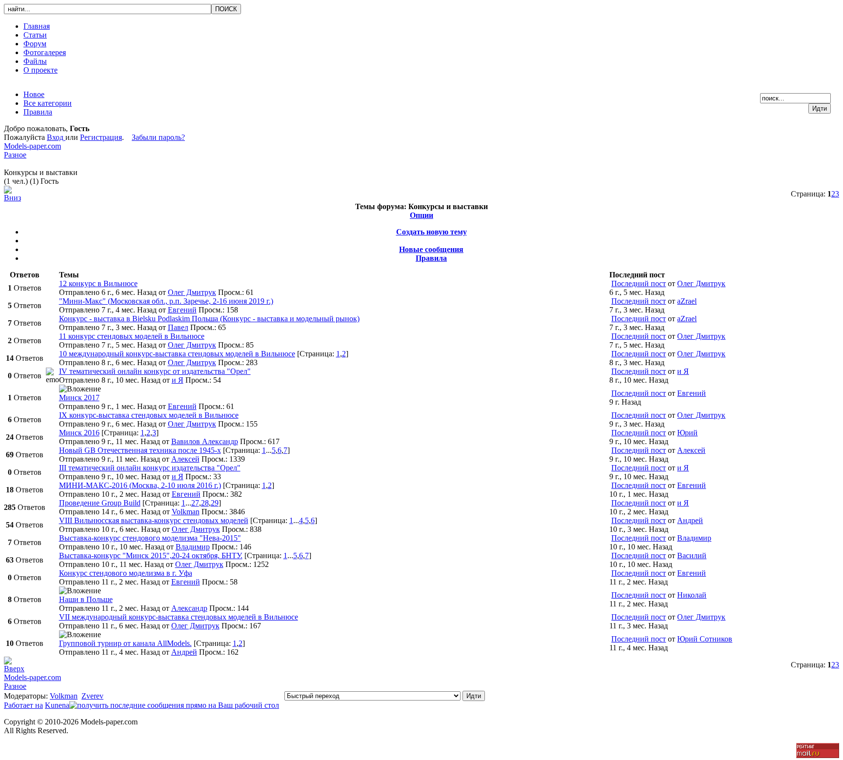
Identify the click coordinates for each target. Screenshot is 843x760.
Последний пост (638, 283)
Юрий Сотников (704, 639)
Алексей (185, 459)
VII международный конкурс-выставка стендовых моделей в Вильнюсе (178, 617)
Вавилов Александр (204, 441)
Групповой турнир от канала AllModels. (125, 643)
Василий (691, 555)
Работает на (23, 705)
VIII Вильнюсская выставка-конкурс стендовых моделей (153, 520)
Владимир (193, 547)
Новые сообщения (431, 249)
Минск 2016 (79, 433)
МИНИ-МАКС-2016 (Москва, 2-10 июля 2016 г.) (140, 485)
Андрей (690, 520)
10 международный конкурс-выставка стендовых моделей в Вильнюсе (177, 354)
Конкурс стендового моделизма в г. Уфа (125, 573)
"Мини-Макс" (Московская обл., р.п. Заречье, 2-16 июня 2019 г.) (166, 301)
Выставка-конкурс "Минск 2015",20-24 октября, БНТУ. (150, 555)
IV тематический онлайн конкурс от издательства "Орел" (155, 371)
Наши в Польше (86, 599)
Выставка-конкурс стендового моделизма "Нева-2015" (150, 538)
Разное (15, 155)
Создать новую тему (431, 232)
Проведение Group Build (99, 503)
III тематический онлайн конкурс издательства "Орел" (150, 468)
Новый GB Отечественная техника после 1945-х (140, 450)
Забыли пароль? (158, 137)
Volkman (186, 511)
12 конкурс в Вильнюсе (98, 283)
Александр (189, 608)
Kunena (57, 705)
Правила (431, 258)
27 (195, 503)
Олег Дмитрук (192, 292)
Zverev (92, 696)
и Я (177, 380)
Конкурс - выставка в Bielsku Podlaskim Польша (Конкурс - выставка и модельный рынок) (209, 318)
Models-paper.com (32, 146)
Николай (691, 595)
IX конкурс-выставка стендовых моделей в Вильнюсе (149, 415)
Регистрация (101, 137)
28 (205, 503)
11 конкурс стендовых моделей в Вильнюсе (131, 336)
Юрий (687, 433)
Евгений (182, 310)
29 (215, 503)
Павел (178, 327)
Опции (421, 215)
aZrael (687, 301)
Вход (56, 137)
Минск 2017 (79, 397)
